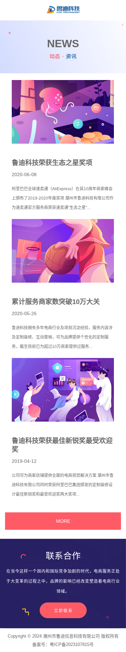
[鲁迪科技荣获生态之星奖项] (63, 112)
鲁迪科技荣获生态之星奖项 (52, 162)
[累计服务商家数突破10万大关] (63, 251)
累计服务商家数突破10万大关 (56, 301)
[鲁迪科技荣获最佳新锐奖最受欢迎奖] (63, 390)
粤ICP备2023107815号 (72, 644)
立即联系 (63, 610)
